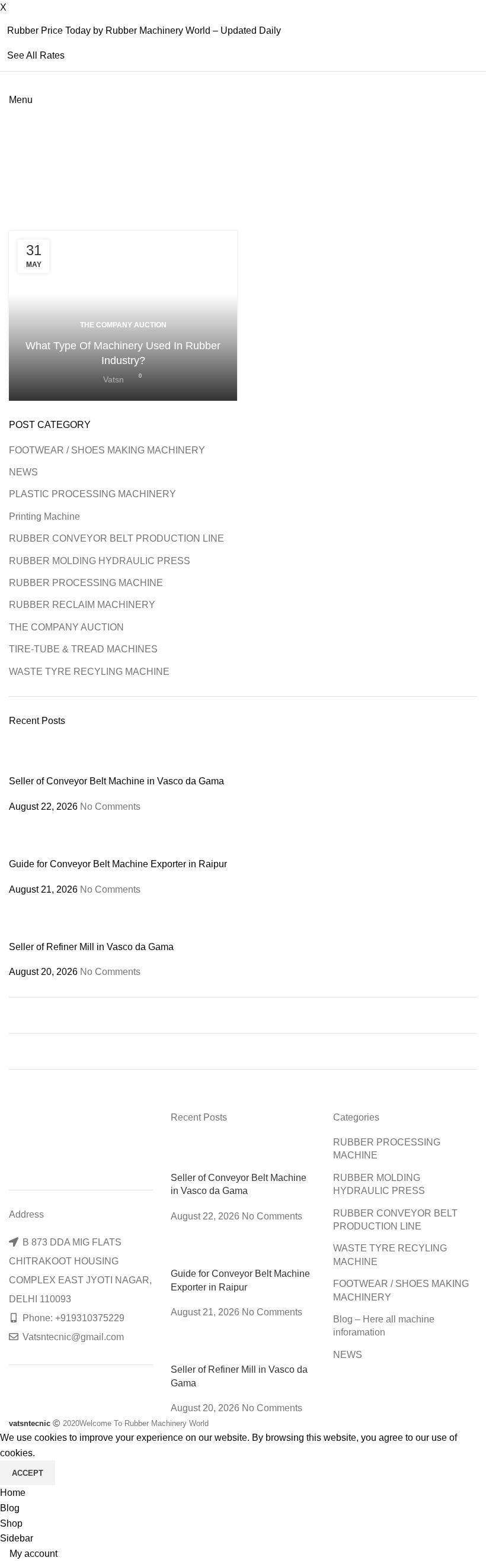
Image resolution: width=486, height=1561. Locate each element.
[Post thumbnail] (31, 757)
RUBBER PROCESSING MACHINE (86, 583)
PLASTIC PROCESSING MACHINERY (92, 494)
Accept (27, 1473)
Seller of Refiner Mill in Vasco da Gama (91, 947)
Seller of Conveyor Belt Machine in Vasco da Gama (116, 781)
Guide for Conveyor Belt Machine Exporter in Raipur (118, 864)
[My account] (12, 130)
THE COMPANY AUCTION (123, 325)
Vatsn (113, 379)
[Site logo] (10, 115)
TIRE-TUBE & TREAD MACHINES (83, 649)
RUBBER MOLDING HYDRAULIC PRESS (99, 561)
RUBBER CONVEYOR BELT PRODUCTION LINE (116, 538)
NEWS (23, 472)
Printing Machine (44, 516)
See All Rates (36, 55)
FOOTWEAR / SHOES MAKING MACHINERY (107, 450)
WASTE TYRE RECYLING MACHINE (89, 672)
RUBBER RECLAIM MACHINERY (82, 605)
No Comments (110, 807)
